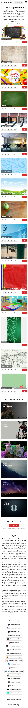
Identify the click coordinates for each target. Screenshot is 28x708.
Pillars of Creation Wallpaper (15, 638)
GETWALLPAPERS (6, 2)
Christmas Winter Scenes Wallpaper (15, 671)
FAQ (15, 23)
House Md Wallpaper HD (15, 635)
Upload (18, 23)
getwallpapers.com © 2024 (14, 705)
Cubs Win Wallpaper (15, 667)
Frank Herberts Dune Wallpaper (15, 656)
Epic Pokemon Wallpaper (15, 685)
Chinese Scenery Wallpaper (15, 674)
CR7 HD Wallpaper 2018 (15, 631)
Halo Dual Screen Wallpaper (15, 649)
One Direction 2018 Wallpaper (15, 628)
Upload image (13, 525)
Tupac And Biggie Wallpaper (15, 689)
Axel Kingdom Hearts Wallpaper (15, 660)
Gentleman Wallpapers (15, 678)
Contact (10, 704)
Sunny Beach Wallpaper (15, 664)
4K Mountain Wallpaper (15, 682)
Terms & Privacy (16, 704)
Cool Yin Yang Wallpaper (15, 624)
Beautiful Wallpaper (15, 642)
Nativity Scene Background (15, 653)
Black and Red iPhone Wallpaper (15, 646)
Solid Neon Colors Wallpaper (15, 692)
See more (10, 23)
